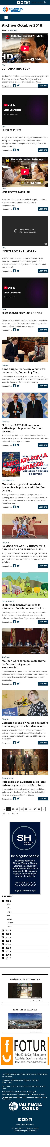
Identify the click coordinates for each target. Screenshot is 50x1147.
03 (17, 809)
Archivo (7, 896)
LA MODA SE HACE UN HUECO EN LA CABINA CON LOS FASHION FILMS (24, 547)
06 (30, 809)
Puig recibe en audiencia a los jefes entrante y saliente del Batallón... (24, 783)
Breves (5, 365)
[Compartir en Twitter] (18, 85)
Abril (8, 915)
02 (13, 809)
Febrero (10, 923)
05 (26, 809)
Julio (8, 904)
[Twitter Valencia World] (22, 2)
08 (39, 809)
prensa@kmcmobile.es (25, 1124)
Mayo (9, 911)
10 (4, 813)
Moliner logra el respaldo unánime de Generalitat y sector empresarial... (24, 664)
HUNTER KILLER (11, 130)
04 (22, 809)
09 (43, 809)
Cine (4, 65)
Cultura (5, 542)
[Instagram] (25, 2)
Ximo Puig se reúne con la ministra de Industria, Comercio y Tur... (24, 370)
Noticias (5, 421)
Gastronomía (8, 601)
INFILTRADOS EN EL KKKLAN (19, 251)
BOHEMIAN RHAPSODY (16, 68)
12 (13, 813)
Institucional (7, 778)
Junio (9, 908)
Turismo (5, 657)
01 (8, 809)
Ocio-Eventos (8, 480)
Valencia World (32, 1128)
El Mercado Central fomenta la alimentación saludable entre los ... (24, 606)
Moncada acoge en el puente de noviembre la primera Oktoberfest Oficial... (24, 487)
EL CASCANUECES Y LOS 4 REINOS (22, 313)
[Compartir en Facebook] (14, 85)
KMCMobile (32, 1130)
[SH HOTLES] (25, 858)
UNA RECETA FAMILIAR (16, 192)
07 (35, 809)
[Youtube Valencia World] (28, 2)
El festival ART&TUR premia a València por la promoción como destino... (22, 428)
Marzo (9, 919)
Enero (9, 926)
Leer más (43, 86)
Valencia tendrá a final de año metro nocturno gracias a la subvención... (25, 724)
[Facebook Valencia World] (18, 2)
